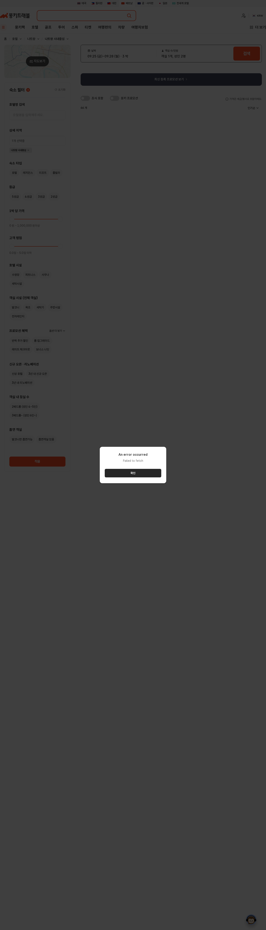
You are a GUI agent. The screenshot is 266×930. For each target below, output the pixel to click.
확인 (133, 473)
